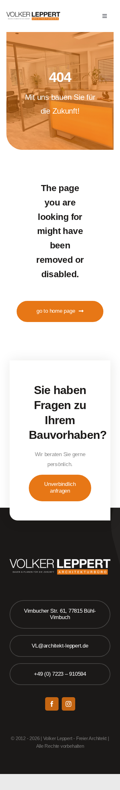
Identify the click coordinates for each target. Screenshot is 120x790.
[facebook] (52, 704)
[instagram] (68, 704)
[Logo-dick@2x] (33, 15)
